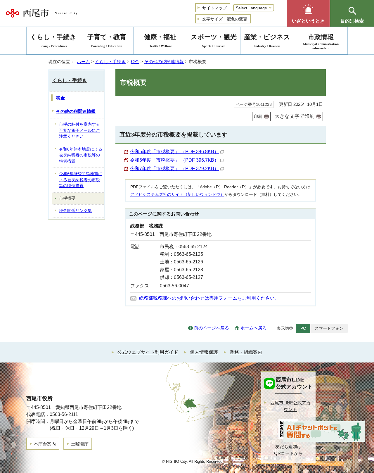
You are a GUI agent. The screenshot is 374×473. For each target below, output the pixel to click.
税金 (135, 61)
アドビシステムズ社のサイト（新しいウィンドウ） (177, 194)
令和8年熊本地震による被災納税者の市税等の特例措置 (80, 155)
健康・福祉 (160, 40)
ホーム (83, 61)
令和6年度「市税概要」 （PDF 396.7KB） (174, 160)
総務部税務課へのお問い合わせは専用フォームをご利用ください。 (209, 298)
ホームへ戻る (253, 327)
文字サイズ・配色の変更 (224, 19)
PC (303, 328)
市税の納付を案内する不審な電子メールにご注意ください (79, 130)
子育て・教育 (106, 40)
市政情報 (321, 41)
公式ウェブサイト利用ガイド (147, 352)
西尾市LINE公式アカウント (290, 406)
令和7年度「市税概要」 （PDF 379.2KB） (174, 168)
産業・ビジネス (267, 40)
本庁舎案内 (45, 443)
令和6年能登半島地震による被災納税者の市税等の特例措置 (80, 180)
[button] (308, 13)
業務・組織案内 (246, 352)
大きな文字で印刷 (294, 116)
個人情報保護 (204, 352)
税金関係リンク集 (75, 210)
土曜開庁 (80, 443)
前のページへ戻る (211, 327)
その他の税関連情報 (164, 61)
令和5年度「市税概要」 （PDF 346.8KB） (174, 151)
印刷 (258, 116)
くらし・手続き (110, 61)
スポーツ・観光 (214, 40)
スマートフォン (329, 328)
